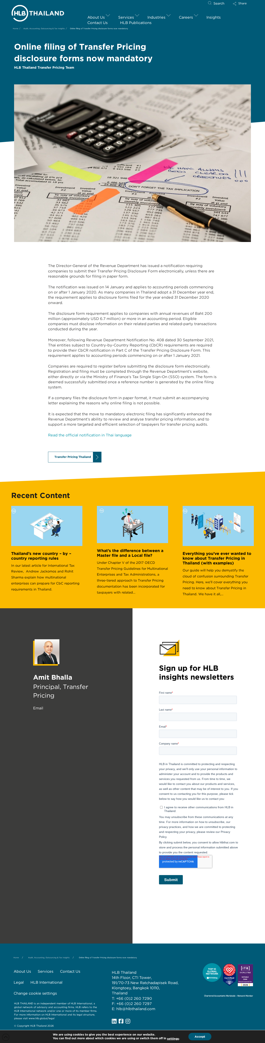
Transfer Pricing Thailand (72, 457)
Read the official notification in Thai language (90, 435)
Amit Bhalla (52, 677)
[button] (243, 5)
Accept (200, 1036)
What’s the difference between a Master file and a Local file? (130, 553)
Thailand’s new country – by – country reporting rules (41, 556)
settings (173, 1038)
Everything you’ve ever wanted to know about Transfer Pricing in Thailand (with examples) (217, 558)
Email (38, 708)
